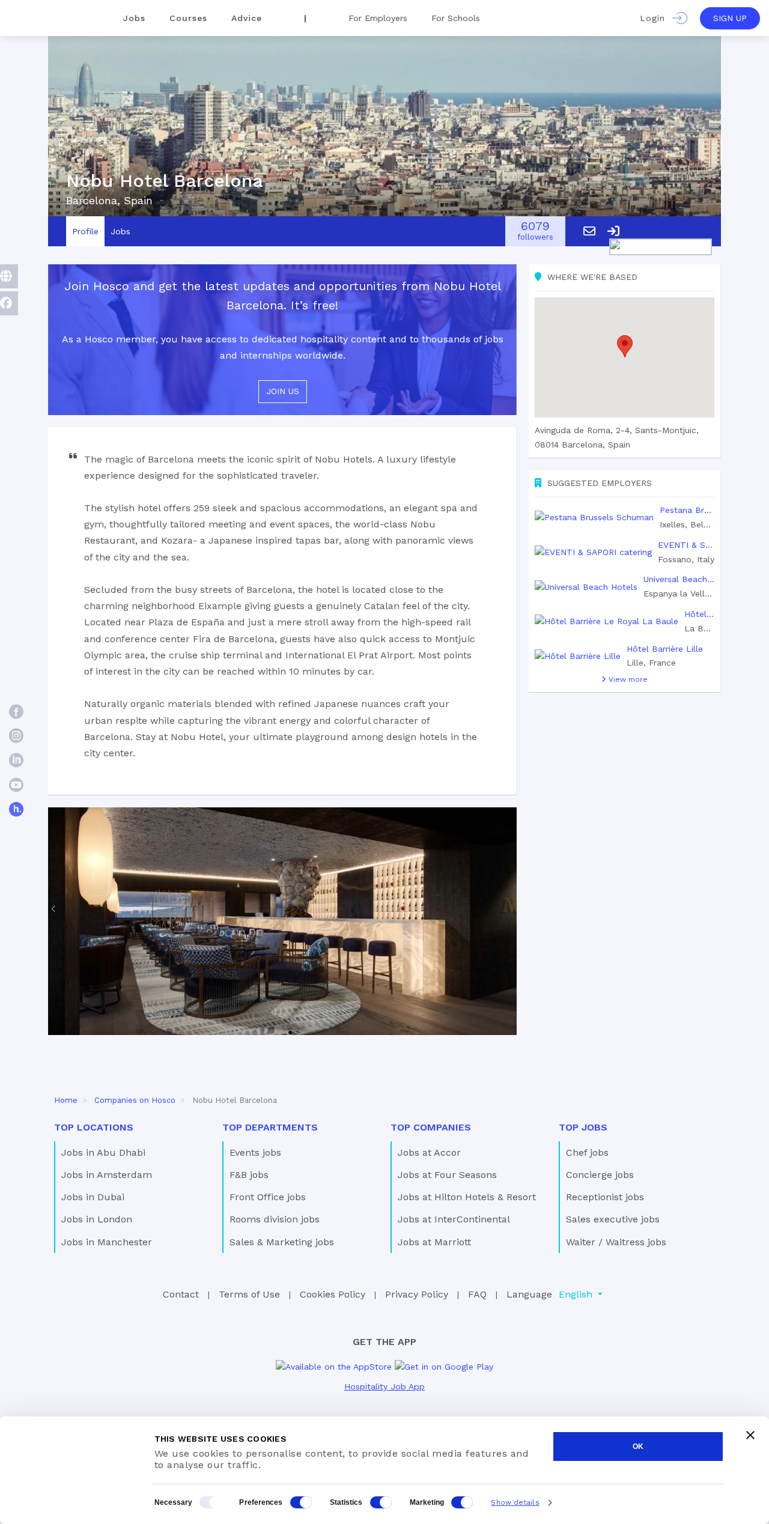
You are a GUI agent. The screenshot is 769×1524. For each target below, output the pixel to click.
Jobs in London (96, 1219)
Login (656, 18)
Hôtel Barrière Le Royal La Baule (699, 614)
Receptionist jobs (605, 1197)
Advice (246, 18)
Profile (85, 231)
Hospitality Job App (384, 1386)
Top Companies (431, 1127)
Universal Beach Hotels (678, 579)
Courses (188, 18)
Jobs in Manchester (106, 1242)
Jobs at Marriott (434, 1242)
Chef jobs (587, 1152)
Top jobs (583, 1127)
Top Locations (93, 1127)
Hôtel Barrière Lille (665, 649)
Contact (181, 1294)
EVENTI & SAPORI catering (686, 545)
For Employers (377, 18)
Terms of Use (249, 1294)
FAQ (477, 1294)
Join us (282, 391)
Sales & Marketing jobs (281, 1242)
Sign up (730, 18)
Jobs (134, 18)
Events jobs (255, 1152)
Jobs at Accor (429, 1152)
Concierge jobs (600, 1174)
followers (535, 231)
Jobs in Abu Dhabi (103, 1152)
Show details (515, 1502)
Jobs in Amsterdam (106, 1174)
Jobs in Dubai (92, 1197)
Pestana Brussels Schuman (687, 510)
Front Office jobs (267, 1197)
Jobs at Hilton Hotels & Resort (467, 1197)
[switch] (301, 1502)
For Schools (455, 18)
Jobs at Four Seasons (447, 1174)
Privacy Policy (416, 1294)
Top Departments (270, 1127)
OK (638, 1446)
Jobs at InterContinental (454, 1219)
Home (66, 1100)
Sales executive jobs (613, 1219)
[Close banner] (750, 1435)
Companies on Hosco (134, 1100)
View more (627, 679)
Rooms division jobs (274, 1219)
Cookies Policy (332, 1294)
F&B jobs (249, 1174)
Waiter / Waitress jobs (616, 1242)
